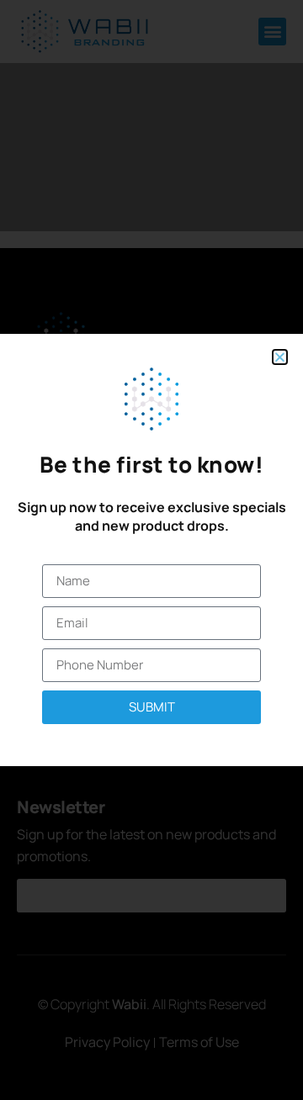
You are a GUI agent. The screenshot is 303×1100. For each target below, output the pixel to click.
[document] (151, 550)
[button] (280, 357)
